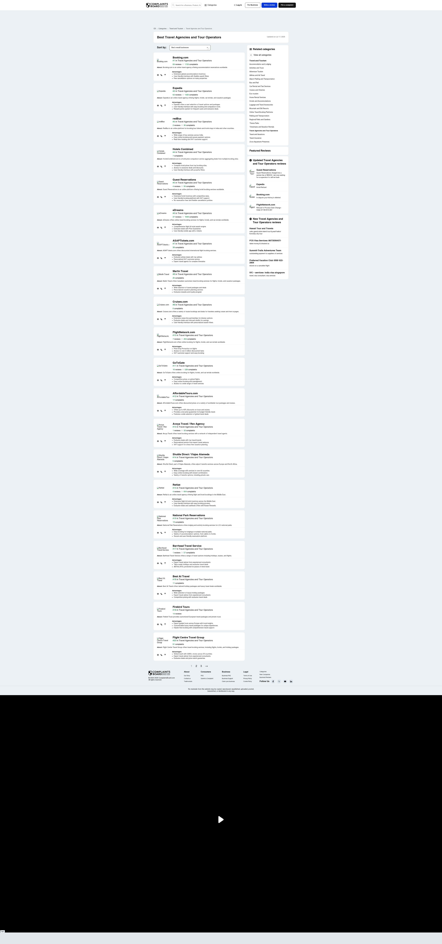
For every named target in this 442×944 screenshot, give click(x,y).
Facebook (273, 681)
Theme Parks (254, 123)
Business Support (227, 678)
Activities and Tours (256, 68)
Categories (212, 5)
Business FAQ (226, 675)
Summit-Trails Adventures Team (265, 251)
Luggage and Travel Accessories (261, 105)
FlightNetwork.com (265, 205)
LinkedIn (291, 681)
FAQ (202, 675)
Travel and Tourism (257, 61)
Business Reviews (265, 677)
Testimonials (188, 681)
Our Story (187, 675)
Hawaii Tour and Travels (261, 229)
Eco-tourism (253, 94)
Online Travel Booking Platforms (261, 112)
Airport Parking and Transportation (262, 79)
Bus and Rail (254, 83)
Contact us (187, 678)
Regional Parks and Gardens (259, 119)
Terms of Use (247, 675)
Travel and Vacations (257, 134)
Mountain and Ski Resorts (259, 108)
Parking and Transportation (259, 116)
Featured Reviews (260, 151)
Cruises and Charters (257, 90)
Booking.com (263, 195)
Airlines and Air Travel (257, 75)
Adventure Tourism (256, 71)
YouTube (285, 681)
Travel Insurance (255, 138)
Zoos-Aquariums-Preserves (259, 142)
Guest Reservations (266, 170)
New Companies (265, 674)
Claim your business (228, 681)
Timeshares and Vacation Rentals (261, 127)
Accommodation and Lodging (260, 64)
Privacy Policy (247, 678)
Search (173, 5)
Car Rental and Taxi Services (259, 86)
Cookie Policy (247, 681)
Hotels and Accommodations (260, 101)
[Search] (186, 5)
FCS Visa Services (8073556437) (265, 241)
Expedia (260, 184)
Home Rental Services (257, 97)
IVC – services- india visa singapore (267, 273)
